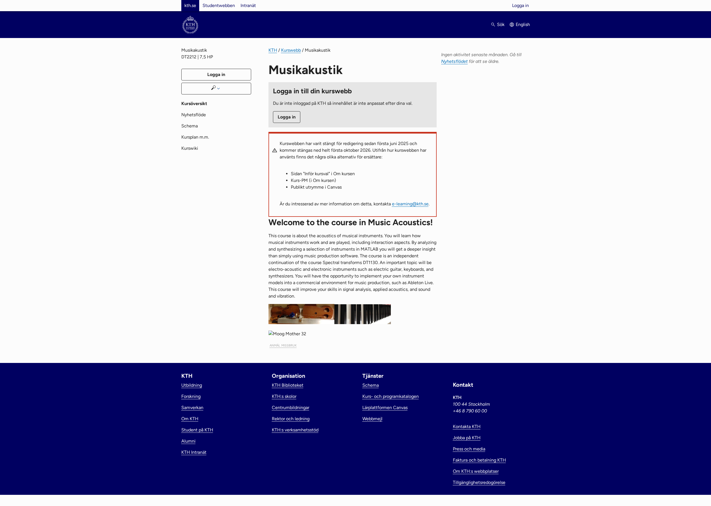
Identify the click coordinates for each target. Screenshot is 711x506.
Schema (189, 126)
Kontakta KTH (467, 426)
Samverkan (192, 407)
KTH (272, 50)
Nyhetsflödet (454, 61)
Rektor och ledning (291, 418)
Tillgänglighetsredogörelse (479, 482)
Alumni (188, 441)
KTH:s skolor (284, 396)
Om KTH (189, 418)
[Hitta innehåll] (216, 88)
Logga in (520, 5)
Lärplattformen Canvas (385, 407)
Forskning (191, 396)
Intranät (248, 5)
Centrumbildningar (290, 407)
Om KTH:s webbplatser (476, 471)
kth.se (190, 5)
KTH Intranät (193, 452)
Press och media (469, 449)
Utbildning (191, 385)
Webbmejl (372, 418)
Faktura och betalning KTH (479, 460)
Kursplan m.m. (195, 137)
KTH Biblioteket (287, 385)
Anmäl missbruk (283, 345)
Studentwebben (219, 5)
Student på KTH (197, 430)
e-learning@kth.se (410, 203)
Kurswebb (291, 50)
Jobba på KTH (467, 437)
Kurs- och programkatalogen (390, 396)
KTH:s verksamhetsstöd (295, 430)
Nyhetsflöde (193, 114)
